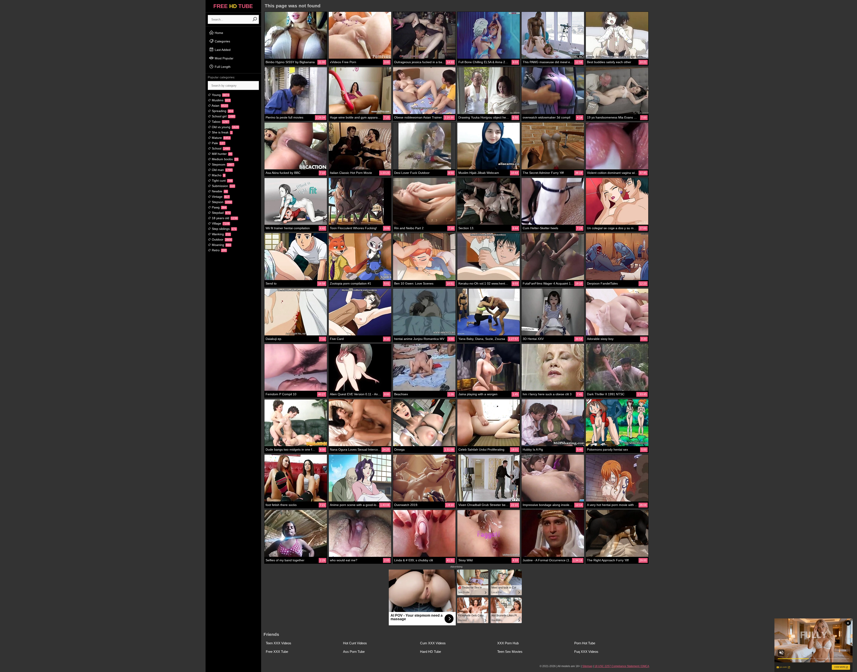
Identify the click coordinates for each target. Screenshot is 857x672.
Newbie (219, 191)
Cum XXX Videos (433, 643)
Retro (218, 250)
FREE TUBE (233, 6)
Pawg (218, 207)
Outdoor (221, 239)
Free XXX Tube (277, 651)
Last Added (222, 50)
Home (218, 33)
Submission (223, 186)
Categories (222, 41)
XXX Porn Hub (508, 643)
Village (220, 223)
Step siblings (223, 229)
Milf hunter (221, 154)
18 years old (224, 218)
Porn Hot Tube (584, 643)
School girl (223, 116)
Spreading (222, 111)
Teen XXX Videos (278, 643)
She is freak (221, 132)
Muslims (220, 100)
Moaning (221, 245)
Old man (221, 170)
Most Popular (223, 58)
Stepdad (220, 212)
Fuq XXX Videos (586, 651)
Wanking (220, 234)
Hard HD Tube (430, 651)
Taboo (220, 121)
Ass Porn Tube (354, 651)
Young (220, 95)
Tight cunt (221, 180)
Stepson (221, 202)
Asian (219, 105)
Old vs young (225, 127)
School (220, 148)
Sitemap (587, 666)
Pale (218, 143)
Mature (220, 137)
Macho (218, 175)
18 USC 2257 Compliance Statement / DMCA (621, 666)
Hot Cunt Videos (355, 643)
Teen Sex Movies (509, 651)
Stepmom (222, 164)
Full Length (222, 67)
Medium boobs (224, 159)
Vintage (220, 196)
